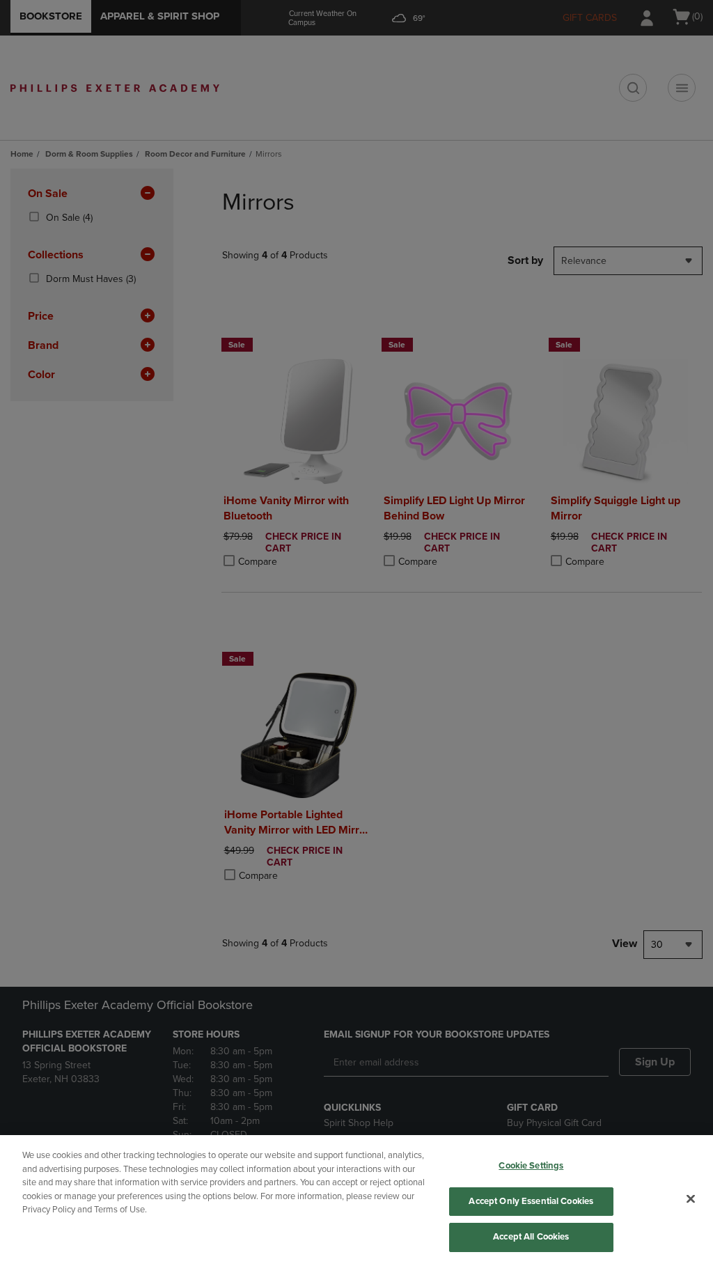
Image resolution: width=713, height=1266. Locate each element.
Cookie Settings (531, 1165)
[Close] (690, 1199)
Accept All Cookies (531, 1236)
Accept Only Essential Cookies (531, 1201)
